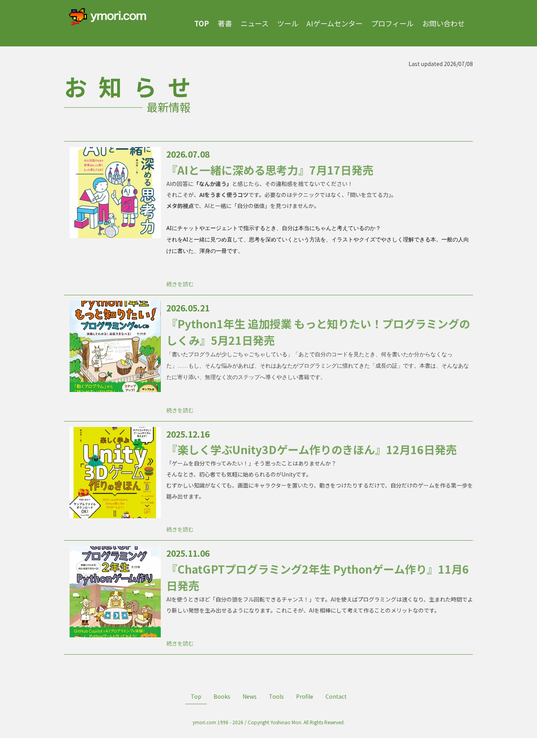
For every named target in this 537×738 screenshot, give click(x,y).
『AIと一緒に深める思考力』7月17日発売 (269, 170)
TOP (201, 23)
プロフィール (392, 23)
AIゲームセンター (334, 23)
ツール (287, 23)
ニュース (254, 23)
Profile (304, 696)
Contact (336, 696)
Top (196, 696)
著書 (225, 23)
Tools (276, 696)
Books (221, 696)
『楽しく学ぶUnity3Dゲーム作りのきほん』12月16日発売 (311, 449)
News (250, 696)
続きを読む (180, 284)
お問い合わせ (443, 23)
